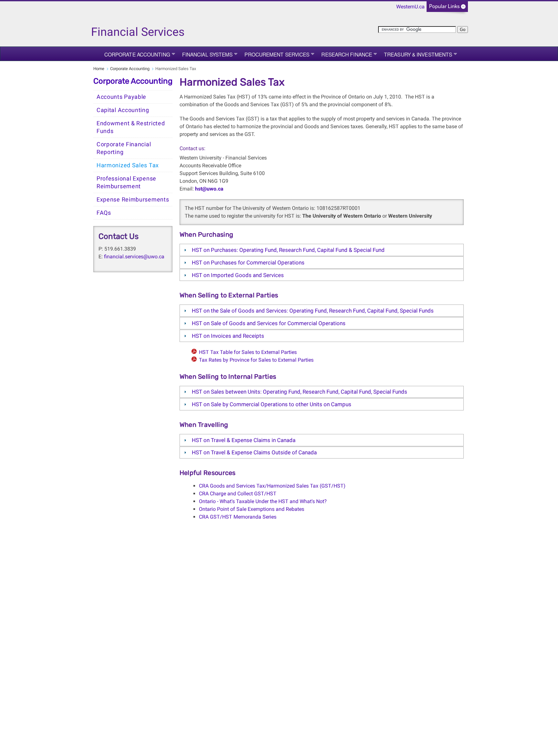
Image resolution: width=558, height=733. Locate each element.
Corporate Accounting (137, 54)
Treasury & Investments (418, 54)
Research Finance (346, 54)
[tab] (322, 250)
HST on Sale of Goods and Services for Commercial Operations (269, 323)
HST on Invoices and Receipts (228, 336)
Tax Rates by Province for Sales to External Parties (256, 360)
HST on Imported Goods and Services (238, 275)
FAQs (104, 213)
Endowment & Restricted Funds (131, 127)
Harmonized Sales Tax (128, 165)
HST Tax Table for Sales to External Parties (248, 352)
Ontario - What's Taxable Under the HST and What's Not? (263, 501)
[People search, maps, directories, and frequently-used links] (447, 8)
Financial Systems (207, 54)
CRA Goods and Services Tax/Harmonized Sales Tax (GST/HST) (272, 486)
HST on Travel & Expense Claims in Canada (243, 440)
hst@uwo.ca (209, 189)
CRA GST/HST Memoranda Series (237, 517)
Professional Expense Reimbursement (126, 182)
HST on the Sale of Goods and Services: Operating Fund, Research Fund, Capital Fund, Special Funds (313, 310)
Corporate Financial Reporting (124, 148)
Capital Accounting (123, 110)
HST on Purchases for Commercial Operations (248, 262)
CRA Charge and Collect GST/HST (237, 493)
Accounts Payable (121, 97)
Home (98, 68)
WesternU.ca (410, 7)
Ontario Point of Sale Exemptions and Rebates (251, 509)
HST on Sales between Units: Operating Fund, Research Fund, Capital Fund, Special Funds (299, 391)
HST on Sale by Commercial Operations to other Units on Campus (271, 404)
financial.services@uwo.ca (134, 256)
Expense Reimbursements (133, 199)
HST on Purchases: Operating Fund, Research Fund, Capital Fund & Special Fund (288, 250)
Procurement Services (276, 54)
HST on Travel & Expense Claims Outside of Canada (254, 452)
